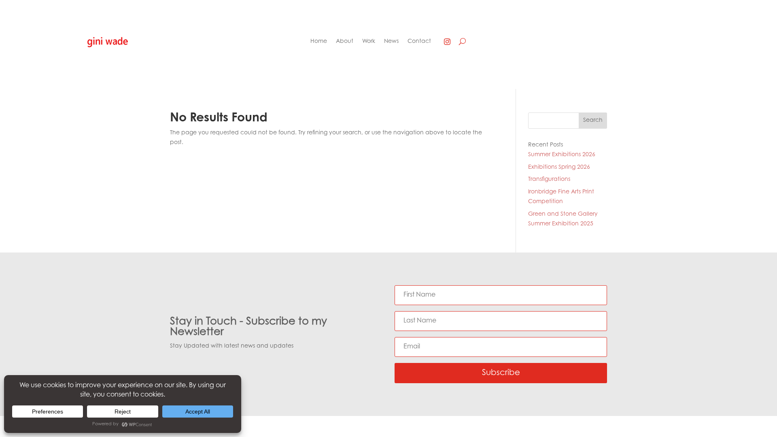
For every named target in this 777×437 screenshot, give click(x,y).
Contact (419, 42)
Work (368, 42)
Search (593, 120)
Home (318, 42)
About (344, 42)
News (391, 42)
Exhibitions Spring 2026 (559, 167)
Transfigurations (549, 179)
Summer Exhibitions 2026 (561, 155)
